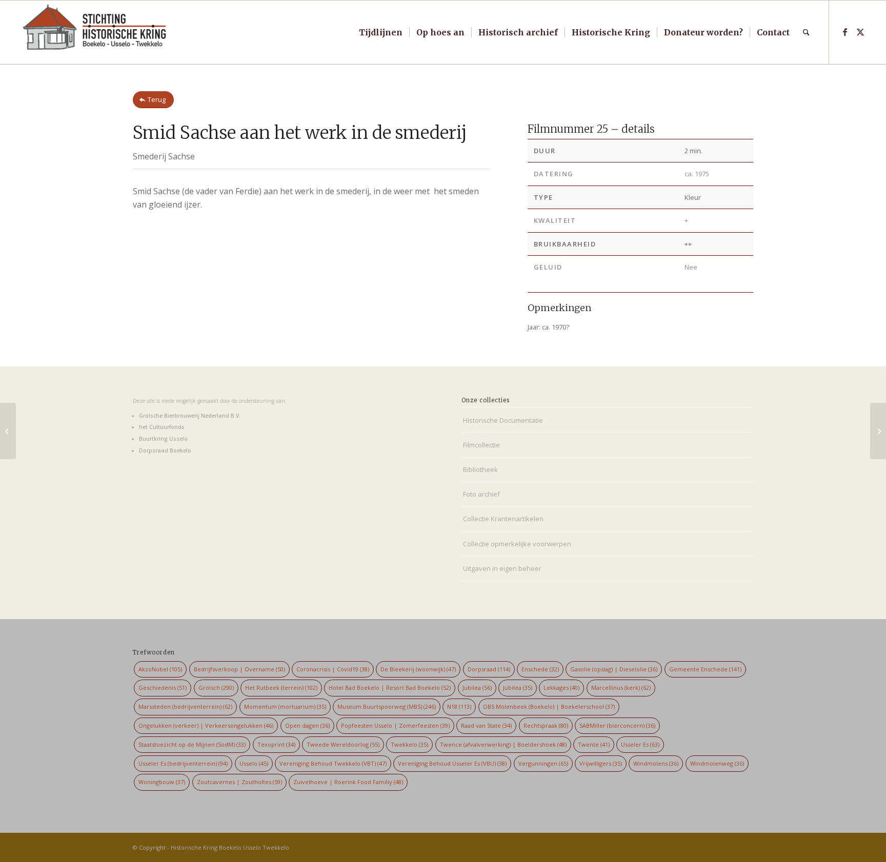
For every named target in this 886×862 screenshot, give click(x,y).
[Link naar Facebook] (845, 31)
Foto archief (481, 494)
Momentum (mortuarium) (285, 706)
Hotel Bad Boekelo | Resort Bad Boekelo (390, 687)
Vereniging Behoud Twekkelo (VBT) (333, 763)
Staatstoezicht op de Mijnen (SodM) (192, 744)
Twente (594, 744)
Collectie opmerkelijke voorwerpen (517, 543)
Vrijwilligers (600, 763)
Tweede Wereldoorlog (343, 744)
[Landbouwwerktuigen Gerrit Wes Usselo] (8, 431)
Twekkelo (409, 744)
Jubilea (477, 687)
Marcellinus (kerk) (621, 687)
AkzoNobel (160, 669)
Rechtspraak (545, 725)
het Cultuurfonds (162, 426)
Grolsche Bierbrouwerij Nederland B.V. (189, 415)
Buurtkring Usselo (163, 438)
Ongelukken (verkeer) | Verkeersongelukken (205, 725)
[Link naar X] (860, 31)
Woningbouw (161, 782)
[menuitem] (380, 32)
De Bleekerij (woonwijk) (418, 669)
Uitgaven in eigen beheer (502, 568)
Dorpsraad (489, 669)
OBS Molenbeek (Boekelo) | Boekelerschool (549, 706)
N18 (459, 706)
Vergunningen (543, 763)
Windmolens (655, 763)
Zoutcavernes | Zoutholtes (239, 782)
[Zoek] (806, 32)
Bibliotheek (480, 469)
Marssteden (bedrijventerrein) (185, 706)
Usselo (253, 763)
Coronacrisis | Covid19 (332, 669)
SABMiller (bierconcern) (617, 725)
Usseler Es (640, 744)
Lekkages (561, 687)
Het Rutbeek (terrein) (281, 687)
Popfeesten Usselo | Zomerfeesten (395, 725)
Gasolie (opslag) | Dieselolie (613, 669)
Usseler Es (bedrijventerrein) (183, 763)
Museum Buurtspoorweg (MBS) (386, 706)
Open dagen (307, 725)
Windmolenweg (717, 763)
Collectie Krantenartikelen (503, 518)
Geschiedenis (162, 687)
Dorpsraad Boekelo (165, 450)
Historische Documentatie (503, 420)
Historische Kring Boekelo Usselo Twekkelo (230, 847)
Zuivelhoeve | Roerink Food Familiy (348, 782)
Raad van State (486, 725)
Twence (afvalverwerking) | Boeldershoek (503, 744)
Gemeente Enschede (705, 669)
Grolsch (216, 687)
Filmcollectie (481, 444)
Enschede (540, 669)
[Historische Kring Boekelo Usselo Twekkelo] (95, 32)
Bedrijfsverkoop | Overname (239, 669)
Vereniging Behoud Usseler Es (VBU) (452, 763)
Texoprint (276, 744)
